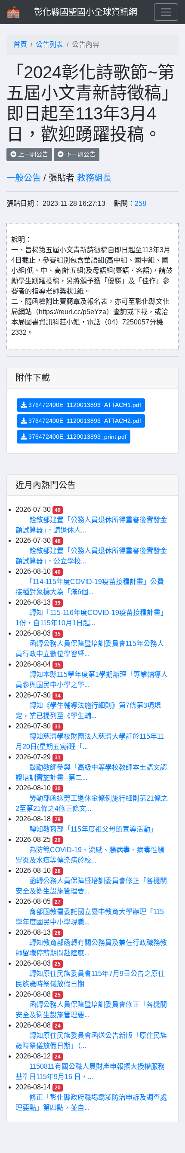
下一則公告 (80, 154)
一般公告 (23, 178)
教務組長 (94, 178)
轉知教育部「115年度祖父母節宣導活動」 (93, 829)
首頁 (20, 44)
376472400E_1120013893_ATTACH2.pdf (84, 420)
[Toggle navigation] (166, 12)
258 (140, 203)
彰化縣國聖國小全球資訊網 (85, 12)
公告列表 (49, 44)
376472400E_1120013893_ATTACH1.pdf (84, 404)
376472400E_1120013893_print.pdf (76, 436)
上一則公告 (32, 154)
